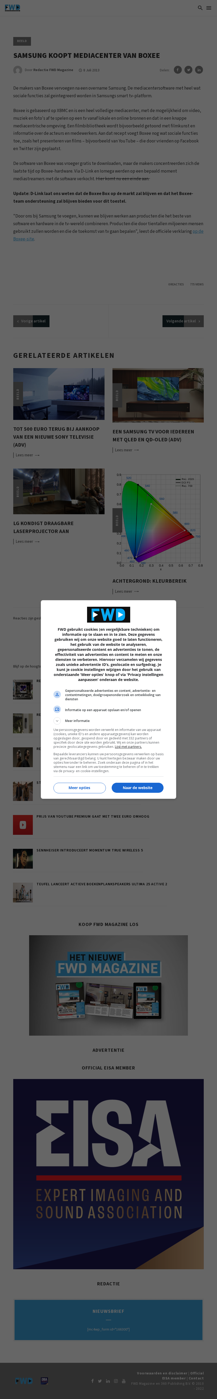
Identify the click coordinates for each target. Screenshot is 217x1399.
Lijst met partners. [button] (128, 746)
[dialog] (108, 699)
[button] (108, 721)
